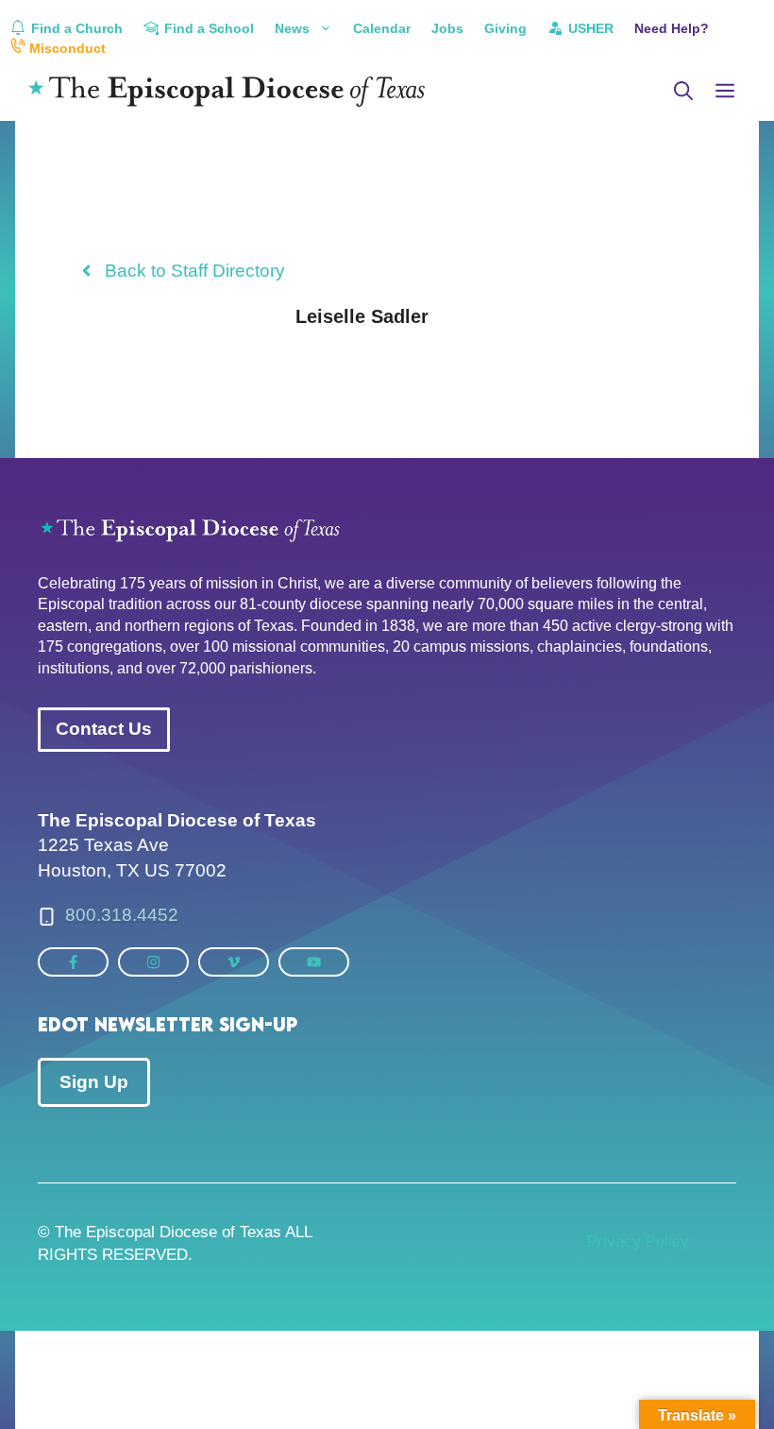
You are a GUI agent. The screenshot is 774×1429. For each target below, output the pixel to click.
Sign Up (93, 1082)
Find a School (207, 28)
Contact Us (104, 729)
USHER (589, 28)
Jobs (447, 28)
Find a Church (75, 28)
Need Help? (671, 28)
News (292, 28)
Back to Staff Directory (195, 271)
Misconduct (65, 48)
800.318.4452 (121, 915)
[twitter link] (73, 962)
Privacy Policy (638, 1241)
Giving (505, 28)
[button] (683, 91)
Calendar (382, 28)
